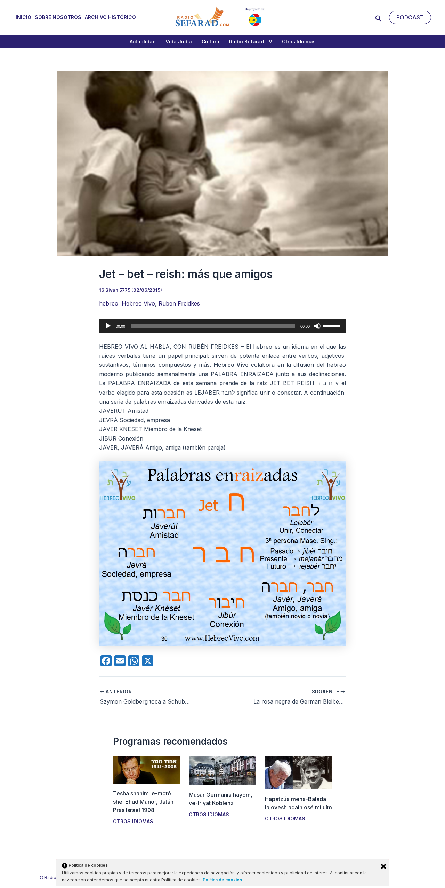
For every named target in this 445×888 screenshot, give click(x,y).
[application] (222, 326)
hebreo (108, 303)
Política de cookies (223, 879)
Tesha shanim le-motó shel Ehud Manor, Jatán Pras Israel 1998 (143, 802)
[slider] (332, 325)
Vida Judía (178, 42)
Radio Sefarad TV (250, 42)
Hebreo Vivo (138, 303)
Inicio (23, 17)
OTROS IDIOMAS (133, 821)
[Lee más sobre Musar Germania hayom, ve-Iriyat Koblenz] (222, 769)
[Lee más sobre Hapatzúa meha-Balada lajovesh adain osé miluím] (298, 772)
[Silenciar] (317, 326)
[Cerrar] (383, 866)
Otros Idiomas (299, 42)
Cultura (210, 42)
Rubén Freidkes (179, 303)
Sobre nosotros (58, 17)
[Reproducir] (108, 326)
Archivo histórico (110, 17)
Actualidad (143, 42)
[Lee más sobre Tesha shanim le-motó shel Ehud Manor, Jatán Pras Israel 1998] (146, 769)
